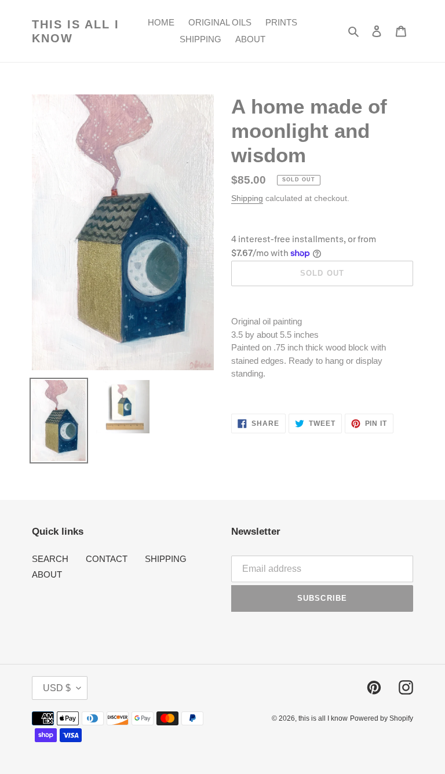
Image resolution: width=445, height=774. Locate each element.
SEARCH (50, 559)
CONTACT (106, 559)
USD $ (57, 688)
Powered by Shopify (381, 718)
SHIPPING (166, 559)
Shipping (247, 198)
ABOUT (47, 574)
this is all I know (75, 31)
